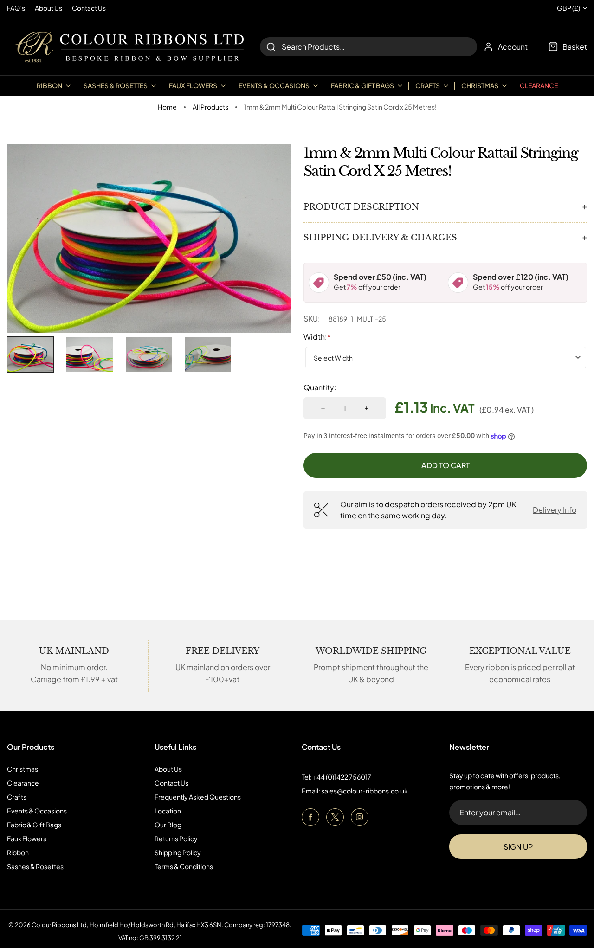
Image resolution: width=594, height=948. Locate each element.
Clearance (539, 85)
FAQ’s (16, 8)
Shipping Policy (178, 852)
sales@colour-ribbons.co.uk (364, 791)
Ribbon (18, 852)
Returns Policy (176, 838)
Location (168, 810)
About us (48, 8)
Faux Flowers (26, 838)
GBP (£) (568, 8)
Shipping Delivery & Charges (380, 237)
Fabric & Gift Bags (34, 824)
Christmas (22, 769)
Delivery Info (554, 510)
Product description (361, 207)
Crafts (16, 797)
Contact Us (171, 783)
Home (167, 107)
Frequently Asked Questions (198, 797)
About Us (168, 769)
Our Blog (168, 824)
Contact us (89, 8)
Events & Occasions (37, 810)
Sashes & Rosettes (35, 866)
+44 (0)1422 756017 (342, 777)
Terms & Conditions (184, 866)
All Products (210, 107)
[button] (30, 354)
